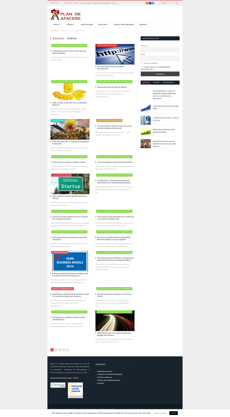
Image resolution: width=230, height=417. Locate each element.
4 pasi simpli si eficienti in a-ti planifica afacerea (69, 104)
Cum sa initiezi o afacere (107, 45)
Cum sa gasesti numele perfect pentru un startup (69, 197)
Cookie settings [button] (160, 413)
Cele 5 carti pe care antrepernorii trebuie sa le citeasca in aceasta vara (115, 218)
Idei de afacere (57, 121)
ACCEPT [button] (173, 413)
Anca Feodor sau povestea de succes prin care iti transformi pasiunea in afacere (70, 295)
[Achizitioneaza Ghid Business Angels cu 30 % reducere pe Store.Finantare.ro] (69, 261)
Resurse (143, 24)
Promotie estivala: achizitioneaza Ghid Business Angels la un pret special (114, 238)
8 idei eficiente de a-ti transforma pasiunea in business (70, 142)
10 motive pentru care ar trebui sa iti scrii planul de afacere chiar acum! (114, 127)
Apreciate (146, 82)
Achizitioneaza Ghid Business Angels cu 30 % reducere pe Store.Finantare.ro (70, 274)
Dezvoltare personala (124, 24)
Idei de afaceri (87, 24)
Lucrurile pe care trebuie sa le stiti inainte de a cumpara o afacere (70, 218)
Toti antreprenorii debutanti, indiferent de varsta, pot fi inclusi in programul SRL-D (115, 259)
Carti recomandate (59, 252)
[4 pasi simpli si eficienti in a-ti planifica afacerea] (69, 90)
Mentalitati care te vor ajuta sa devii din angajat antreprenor (114, 334)
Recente (156, 82)
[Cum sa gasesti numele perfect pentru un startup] (69, 184)
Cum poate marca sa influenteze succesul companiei (69, 238)
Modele (70, 24)
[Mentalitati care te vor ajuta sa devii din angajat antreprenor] (115, 320)
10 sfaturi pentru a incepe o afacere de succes (166, 119)
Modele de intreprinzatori (62, 289)
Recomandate (168, 82)
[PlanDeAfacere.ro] (65, 14)
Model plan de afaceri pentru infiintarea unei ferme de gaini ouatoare (164, 143)
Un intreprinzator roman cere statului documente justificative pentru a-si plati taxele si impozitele (164, 94)
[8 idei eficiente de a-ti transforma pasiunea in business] (69, 129)
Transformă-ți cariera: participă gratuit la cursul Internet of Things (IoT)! (91, 3)
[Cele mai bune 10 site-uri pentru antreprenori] (115, 54)
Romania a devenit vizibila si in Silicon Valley (114, 295)
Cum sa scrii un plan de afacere (109, 121)
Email (143, 54)
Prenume (144, 46)
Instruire (102, 24)
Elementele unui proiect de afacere (112, 87)
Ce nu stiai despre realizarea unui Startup (114, 162)
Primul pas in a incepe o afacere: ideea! (68, 162)
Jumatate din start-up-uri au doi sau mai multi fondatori (69, 52)
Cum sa (56, 24)
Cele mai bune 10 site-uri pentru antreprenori (110, 67)
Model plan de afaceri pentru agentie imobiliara (164, 130)
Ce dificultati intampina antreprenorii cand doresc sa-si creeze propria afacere (114, 181)
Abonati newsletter (150, 63)
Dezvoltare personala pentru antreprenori (69, 45)
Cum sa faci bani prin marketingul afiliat (165, 107)
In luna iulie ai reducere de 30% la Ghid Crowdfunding (68, 318)
